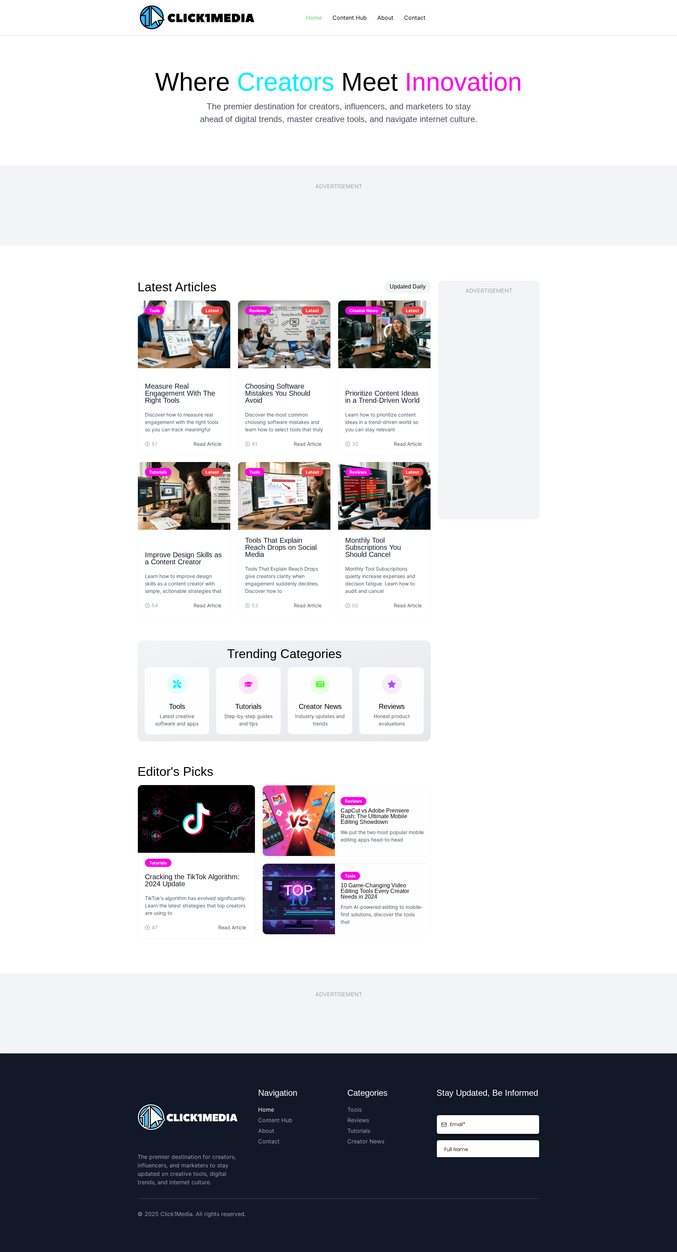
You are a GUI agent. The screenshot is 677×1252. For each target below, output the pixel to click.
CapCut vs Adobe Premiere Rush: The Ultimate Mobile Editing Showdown (375, 816)
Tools (154, 310)
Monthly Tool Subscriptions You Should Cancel (373, 547)
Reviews (258, 310)
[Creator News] (320, 684)
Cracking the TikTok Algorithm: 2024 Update (192, 880)
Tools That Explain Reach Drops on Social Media (281, 547)
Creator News (363, 310)
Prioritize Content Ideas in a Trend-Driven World (382, 396)
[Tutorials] (248, 684)
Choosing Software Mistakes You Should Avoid (277, 393)
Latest (212, 310)
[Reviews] (392, 684)
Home (314, 17)
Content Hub (350, 17)
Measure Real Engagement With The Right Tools (180, 393)
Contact (415, 17)
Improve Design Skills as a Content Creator (183, 558)
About (385, 17)
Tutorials (158, 472)
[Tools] (177, 684)
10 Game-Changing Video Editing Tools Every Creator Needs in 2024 (375, 891)
